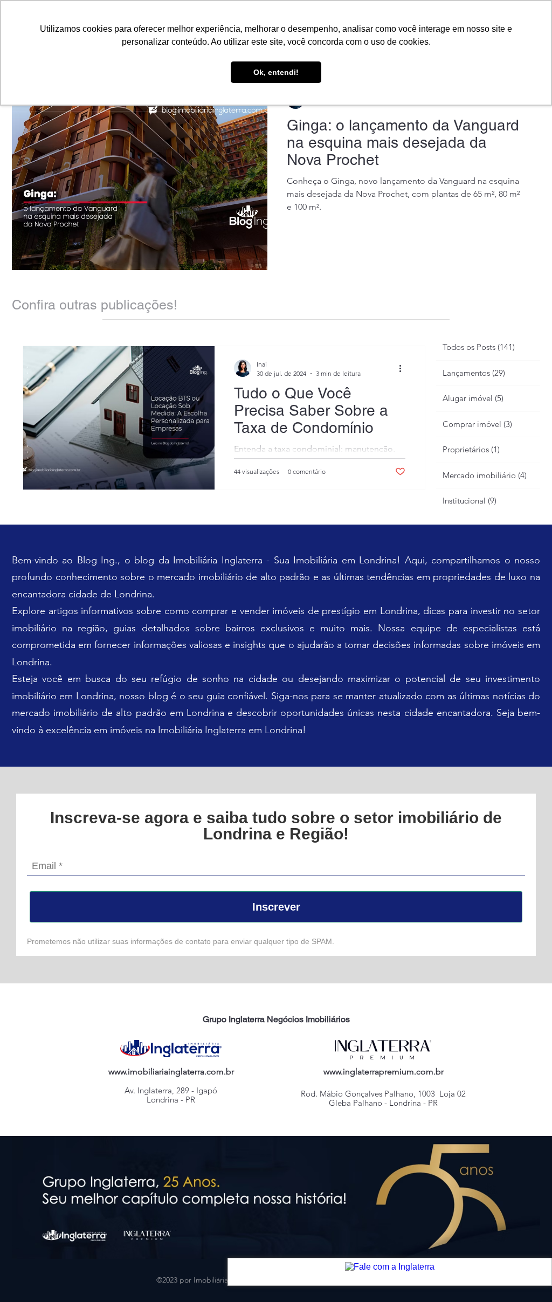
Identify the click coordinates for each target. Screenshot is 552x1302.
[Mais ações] (403, 368)
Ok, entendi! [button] (276, 72)
